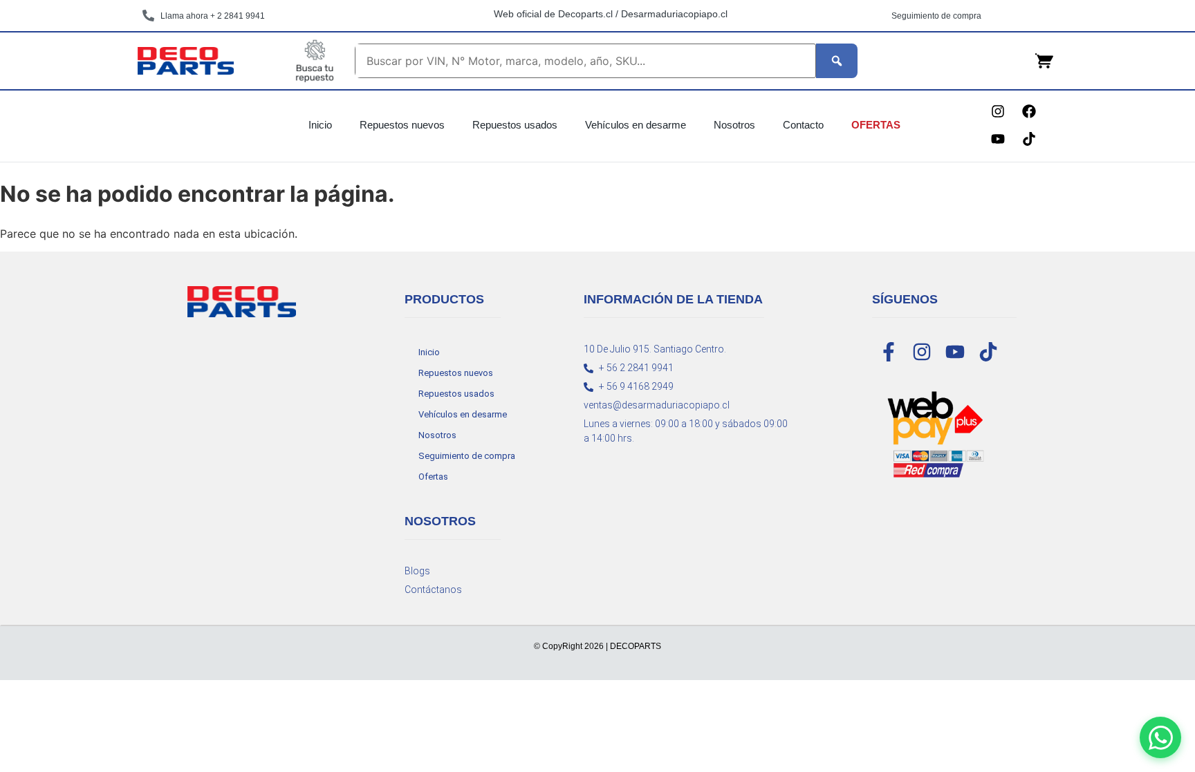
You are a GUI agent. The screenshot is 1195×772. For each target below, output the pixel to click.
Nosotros (734, 125)
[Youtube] (998, 139)
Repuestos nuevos (402, 125)
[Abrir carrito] (1044, 61)
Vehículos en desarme (635, 125)
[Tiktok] (1029, 139)
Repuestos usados (514, 125)
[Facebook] (1029, 111)
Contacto (803, 125)
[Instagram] (998, 111)
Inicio (320, 125)
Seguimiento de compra (466, 456)
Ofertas (875, 125)
